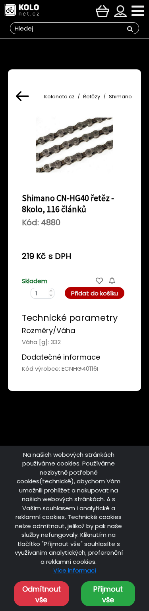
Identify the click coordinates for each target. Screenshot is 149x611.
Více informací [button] (74, 570)
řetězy (91, 96)
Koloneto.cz (59, 96)
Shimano (120, 96)
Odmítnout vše (41, 594)
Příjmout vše (108, 594)
